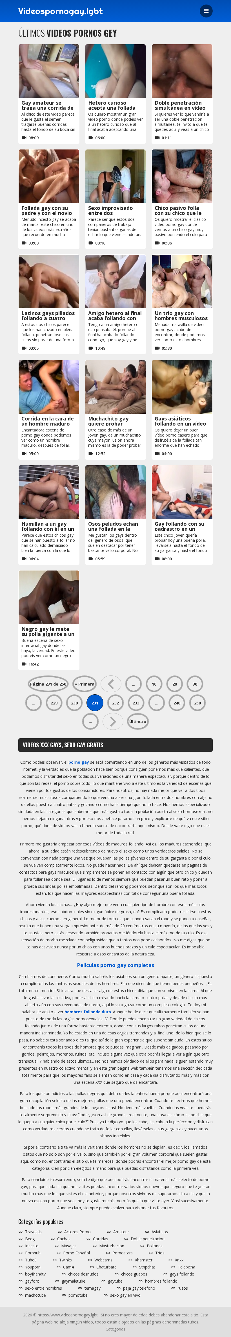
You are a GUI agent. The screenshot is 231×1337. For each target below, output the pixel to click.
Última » (137, 721)
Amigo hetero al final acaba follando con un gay (115, 318)
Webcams (103, 1260)
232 (115, 703)
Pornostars (122, 1253)
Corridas (100, 1239)
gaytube (115, 1281)
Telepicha (186, 1267)
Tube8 (31, 1260)
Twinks (65, 1260)
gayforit (32, 1281)
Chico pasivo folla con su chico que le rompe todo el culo (179, 212)
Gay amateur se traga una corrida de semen (47, 107)
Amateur (121, 1232)
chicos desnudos (83, 1274)
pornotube (78, 1295)
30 (195, 684)
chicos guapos (134, 1274)
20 (174, 684)
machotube (35, 1295)
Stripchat (147, 1267)
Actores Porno (77, 1232)
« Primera (84, 684)
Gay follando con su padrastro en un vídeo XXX (179, 528)
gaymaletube (73, 1281)
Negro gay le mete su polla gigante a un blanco (47, 633)
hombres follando (161, 1281)
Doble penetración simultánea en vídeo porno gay (180, 107)
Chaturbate (106, 1267)
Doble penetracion (148, 1239)
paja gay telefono (139, 1288)
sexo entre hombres (43, 1288)
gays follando (182, 1274)
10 (154, 684)
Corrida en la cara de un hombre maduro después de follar (47, 423)
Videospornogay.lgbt (60, 11)
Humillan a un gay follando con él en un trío (47, 528)
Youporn (33, 1267)
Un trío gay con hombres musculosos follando (181, 318)
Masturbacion (111, 1246)
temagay (93, 1288)
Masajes (69, 1246)
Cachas (63, 1239)
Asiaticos (160, 1232)
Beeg (30, 1239)
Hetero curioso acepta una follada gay (112, 107)
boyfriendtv (35, 1274)
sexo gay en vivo (125, 1295)
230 (74, 703)
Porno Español (76, 1253)
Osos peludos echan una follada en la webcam (113, 528)
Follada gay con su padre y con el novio (46, 210)
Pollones (155, 1246)
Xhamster (143, 1260)
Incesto (32, 1246)
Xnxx (179, 1260)
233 (136, 703)
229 (54, 703)
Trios (160, 1253)
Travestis (33, 1232)
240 (177, 703)
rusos (183, 1288)
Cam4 (68, 1267)
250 (197, 703)
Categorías (115, 1329)
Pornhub (33, 1253)
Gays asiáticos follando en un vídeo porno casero (180, 423)
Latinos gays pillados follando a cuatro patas (48, 318)
